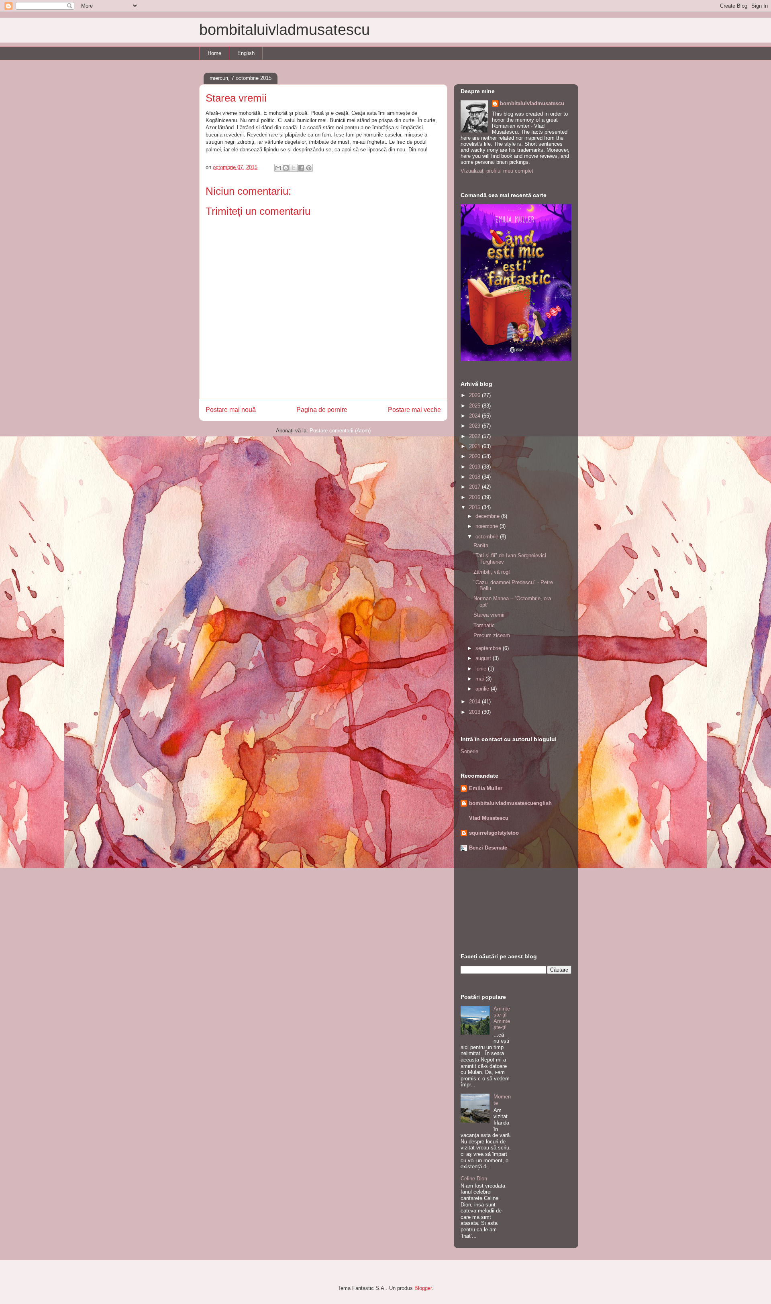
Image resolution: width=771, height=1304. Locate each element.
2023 (475, 426)
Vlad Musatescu (488, 818)
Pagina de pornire (321, 409)
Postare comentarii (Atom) (340, 431)
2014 (475, 702)
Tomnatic (484, 625)
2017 (475, 487)
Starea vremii (488, 615)
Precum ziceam (491, 635)
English (246, 53)
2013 (475, 712)
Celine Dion (474, 1179)
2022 (475, 436)
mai (480, 679)
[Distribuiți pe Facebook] (301, 168)
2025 (475, 406)
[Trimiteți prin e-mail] (278, 168)
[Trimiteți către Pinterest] (309, 168)
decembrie (488, 516)
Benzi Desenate (488, 848)
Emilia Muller (485, 788)
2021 (475, 446)
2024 (475, 416)
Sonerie (469, 751)
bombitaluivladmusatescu (284, 29)
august (484, 658)
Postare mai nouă (231, 409)
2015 (475, 507)
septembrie (489, 648)
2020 (475, 456)
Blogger (423, 1288)
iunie (481, 669)
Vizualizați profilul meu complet (497, 171)
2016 (475, 497)
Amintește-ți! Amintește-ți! (502, 1018)
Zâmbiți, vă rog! (491, 572)
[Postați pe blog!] (286, 168)
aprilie (483, 689)
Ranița (480, 545)
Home (214, 53)
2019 (475, 467)
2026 (475, 395)
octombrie (487, 537)
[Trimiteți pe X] (294, 168)
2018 (475, 477)
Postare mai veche (414, 409)
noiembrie (487, 526)
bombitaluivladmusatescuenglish (510, 803)
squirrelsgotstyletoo (494, 833)
